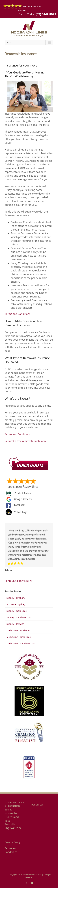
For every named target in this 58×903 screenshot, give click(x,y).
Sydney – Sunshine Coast (19, 617)
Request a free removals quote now (25, 441)
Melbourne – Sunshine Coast (21, 643)
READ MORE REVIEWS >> (19, 581)
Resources (37, 804)
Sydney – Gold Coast (16, 610)
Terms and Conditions (17, 314)
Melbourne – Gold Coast (18, 636)
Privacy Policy (12, 842)
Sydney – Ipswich (15, 623)
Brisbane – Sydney (16, 604)
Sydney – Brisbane (16, 597)
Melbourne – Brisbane (18, 630)
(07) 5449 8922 (46, 14)
